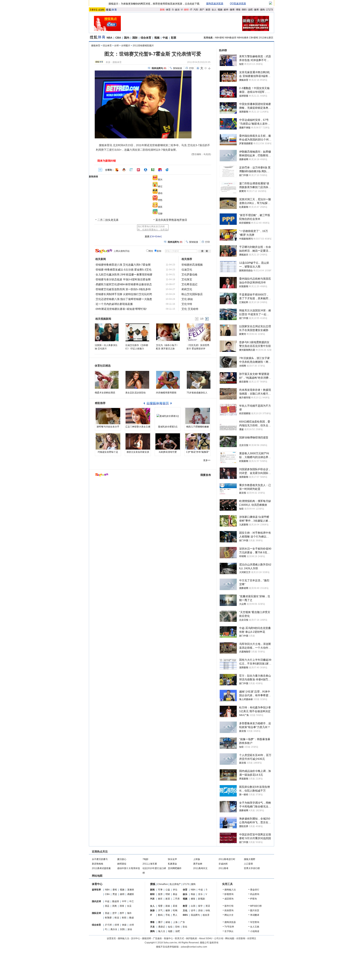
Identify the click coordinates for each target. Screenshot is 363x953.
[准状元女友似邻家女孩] (138, 441)
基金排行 (254, 889)
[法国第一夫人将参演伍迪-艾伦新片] (106, 332)
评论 (175, 889)
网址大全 (228, 915)
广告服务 (157, 938)
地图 (170, 931)
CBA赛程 (253, 37)
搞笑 (160, 206)
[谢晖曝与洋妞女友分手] (108, 416)
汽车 (196, 9)
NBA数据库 (230, 37)
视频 (220, 9)
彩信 (185, 926)
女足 (129, 906)
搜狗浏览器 (230, 922)
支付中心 (135, 938)
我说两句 (195, 915)
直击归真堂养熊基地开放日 (171, 219)
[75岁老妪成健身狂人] (199, 380)
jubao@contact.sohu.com (194, 946)
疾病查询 (228, 910)
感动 (160, 193)
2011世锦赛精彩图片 (143, 45)
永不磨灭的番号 (100, 859)
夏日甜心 (121, 859)
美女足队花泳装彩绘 (135, 392)
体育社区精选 (103, 365)
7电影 (145, 859)
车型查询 (254, 922)
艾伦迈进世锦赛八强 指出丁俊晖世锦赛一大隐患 (124, 299)
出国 (193, 906)
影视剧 (201, 898)
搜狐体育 (95, 45)
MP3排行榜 (256, 906)
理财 (167, 894)
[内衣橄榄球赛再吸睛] (168, 380)
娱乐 (177, 9)
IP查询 (253, 898)
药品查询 (254, 894)
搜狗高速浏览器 (214, 3)
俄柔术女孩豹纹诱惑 (105, 392)
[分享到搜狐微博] (116, 169)
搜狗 (262, 9)
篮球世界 (96, 889)
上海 (175, 922)
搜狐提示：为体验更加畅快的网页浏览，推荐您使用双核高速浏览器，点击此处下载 (154, 3)
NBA (109, 37)
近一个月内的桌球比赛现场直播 (114, 304)
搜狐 (152, 884)
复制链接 (177, 68)
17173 (269, 9)
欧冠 (117, 917)
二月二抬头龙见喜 (108, 219)
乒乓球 (108, 925)
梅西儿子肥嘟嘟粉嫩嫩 (197, 426)
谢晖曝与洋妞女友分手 (108, 426)
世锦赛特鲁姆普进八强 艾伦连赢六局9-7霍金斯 (123, 264)
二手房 (176, 898)
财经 (186, 9)
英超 (107, 913)
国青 (122, 906)
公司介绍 (218, 938)
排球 (117, 925)
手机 (167, 915)
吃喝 (175, 910)
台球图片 (125, 45)
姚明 (122, 894)
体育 (168, 9)
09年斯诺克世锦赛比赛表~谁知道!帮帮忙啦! (121, 308)
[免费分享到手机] (167, 169)
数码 (160, 915)
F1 (106, 929)
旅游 (152, 910)
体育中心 (97, 884)
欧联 (124, 917)
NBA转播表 (242, 37)
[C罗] (197, 441)
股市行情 (228, 906)
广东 (182, 922)
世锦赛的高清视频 (192, 264)
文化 (185, 910)
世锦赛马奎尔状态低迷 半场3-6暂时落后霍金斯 (123, 279)
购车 (160, 898)
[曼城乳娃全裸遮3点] (168, 416)
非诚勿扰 (223, 863)
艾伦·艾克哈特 (190, 308)
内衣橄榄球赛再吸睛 (166, 392)
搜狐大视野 (249, 859)
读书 (193, 910)
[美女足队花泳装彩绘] (137, 380)
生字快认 (228, 931)
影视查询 (228, 894)
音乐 (200, 894)
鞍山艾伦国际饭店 (192, 294)
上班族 (196, 859)
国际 (135, 37)
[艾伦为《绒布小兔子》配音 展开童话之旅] (168, 332)
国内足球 (96, 901)
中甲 (124, 901)
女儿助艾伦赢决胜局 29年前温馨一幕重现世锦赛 (124, 274)
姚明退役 (121, 863)
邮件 (226, 9)
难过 (160, 186)
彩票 (173, 37)
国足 (107, 906)
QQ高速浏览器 (238, 3)
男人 (175, 915)
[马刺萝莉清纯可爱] (168, 441)
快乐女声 (172, 859)
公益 (167, 889)
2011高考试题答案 (101, 868)
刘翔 (122, 929)
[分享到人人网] (145, 169)
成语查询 (228, 898)
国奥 (114, 906)
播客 (193, 898)
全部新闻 (240, 938)
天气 (160, 910)
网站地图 (229, 938)
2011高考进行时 (227, 859)
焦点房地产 (175, 884)
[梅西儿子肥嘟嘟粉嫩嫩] (197, 416)
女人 (214, 9)
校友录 (206, 915)
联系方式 (179, 938)
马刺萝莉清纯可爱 (168, 452)
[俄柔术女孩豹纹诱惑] (107, 380)
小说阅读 (254, 931)
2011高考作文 (200, 868)
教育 (185, 906)
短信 (170, 926)
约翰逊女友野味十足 (108, 452)
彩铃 (177, 926)
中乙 (131, 901)
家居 (208, 9)
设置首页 (111, 938)
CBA (118, 37)
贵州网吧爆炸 (175, 868)
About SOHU (205, 938)
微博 (232, 9)
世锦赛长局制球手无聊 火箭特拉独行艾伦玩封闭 (124, 294)
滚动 (129, 929)
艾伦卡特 (187, 304)
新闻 (162, 9)
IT (191, 9)
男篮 (114, 894)
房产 (202, 9)
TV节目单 (229, 926)
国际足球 (96, 913)
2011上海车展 (150, 863)
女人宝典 (254, 926)
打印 (191, 68)
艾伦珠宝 (187, 279)
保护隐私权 (191, 938)
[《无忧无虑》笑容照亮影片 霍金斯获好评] (198, 332)
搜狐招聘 (146, 938)
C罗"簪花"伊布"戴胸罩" (197, 452)
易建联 (130, 894)
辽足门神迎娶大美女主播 (137, 426)
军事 (160, 889)
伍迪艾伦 (187, 269)
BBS (244, 9)
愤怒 (160, 200)
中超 (165, 37)
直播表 (130, 889)
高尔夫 (113, 929)
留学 (200, 906)
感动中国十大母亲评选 (128, 868)
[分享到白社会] (131, 169)
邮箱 (168, 922)
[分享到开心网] (138, 169)
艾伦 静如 (187, 299)
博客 (238, 9)
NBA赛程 (219, 37)
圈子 (160, 922)
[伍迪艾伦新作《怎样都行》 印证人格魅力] (137, 332)
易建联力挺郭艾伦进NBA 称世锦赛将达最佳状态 (124, 284)
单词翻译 (254, 915)
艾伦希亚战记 (189, 284)
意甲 (114, 913)
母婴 (160, 906)
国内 (126, 37)
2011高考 (223, 868)
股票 (160, 894)
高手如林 (197, 863)
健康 (167, 910)
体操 (124, 925)
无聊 (160, 213)
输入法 (161, 931)
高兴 (160, 179)
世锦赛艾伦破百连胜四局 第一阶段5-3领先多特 (123, 289)
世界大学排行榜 (252, 868)
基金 (175, 894)
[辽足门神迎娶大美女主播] (138, 416)
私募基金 (172, 863)
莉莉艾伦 (187, 289)
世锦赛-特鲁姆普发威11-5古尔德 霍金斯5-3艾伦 (123, 269)
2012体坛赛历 (266, 37)
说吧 (250, 9)
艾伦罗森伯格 (189, 274)
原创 (200, 910)
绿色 (208, 910)
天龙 (152, 926)
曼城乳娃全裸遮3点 (168, 426)
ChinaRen (162, 884)
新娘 (167, 906)
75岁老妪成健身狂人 (197, 392)
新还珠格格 (97, 863)
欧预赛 (108, 917)
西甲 (122, 913)
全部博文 (251, 938)
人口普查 (248, 863)
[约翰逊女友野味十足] (108, 441)
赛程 (114, 889)
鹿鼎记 (161, 926)
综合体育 (146, 37)
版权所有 (214, 942)
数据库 (115, 901)
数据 (131, 917)
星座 (175, 906)
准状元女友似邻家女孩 (137, 452)
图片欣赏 (254, 910)
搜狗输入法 (230, 889)
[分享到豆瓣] (152, 169)
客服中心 (168, 938)
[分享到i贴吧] (159, 169)
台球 (116, 45)
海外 (129, 913)
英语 (208, 906)
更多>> (206, 460)
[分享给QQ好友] (124, 169)
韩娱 (193, 894)
